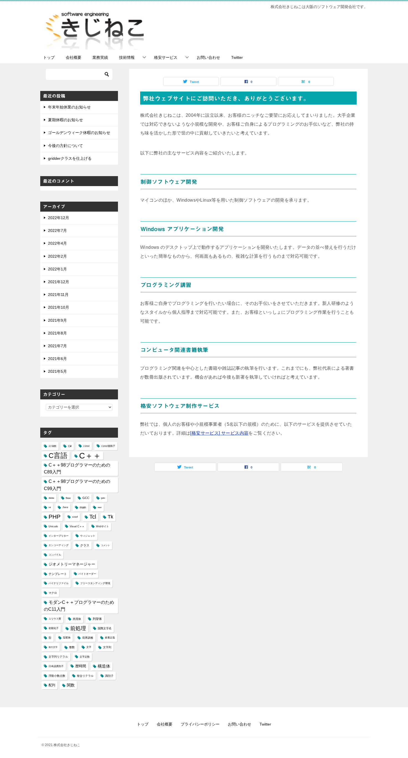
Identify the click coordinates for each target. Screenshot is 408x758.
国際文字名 (105, 628)
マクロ (53, 592)
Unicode (53, 526)
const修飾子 (108, 446)
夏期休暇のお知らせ (65, 120)
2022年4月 (57, 243)
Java (65, 507)
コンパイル (55, 554)
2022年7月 (57, 230)
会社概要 (73, 57)
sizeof (75, 517)
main (83, 507)
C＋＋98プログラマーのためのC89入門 (77, 468)
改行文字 (53, 647)
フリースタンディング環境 (95, 583)
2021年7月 (57, 346)
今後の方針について (65, 145)
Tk (110, 516)
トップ (49, 57)
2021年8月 (57, 333)
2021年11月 (58, 294)
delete (51, 498)
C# (70, 446)
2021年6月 (57, 358)
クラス (84, 545)
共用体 (77, 618)
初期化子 (54, 628)
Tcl (92, 517)
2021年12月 (58, 282)
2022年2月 (57, 256)
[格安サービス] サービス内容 (219, 433)
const (86, 446)
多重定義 (110, 637)
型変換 (66, 637)
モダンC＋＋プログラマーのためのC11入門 (79, 606)
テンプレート (58, 574)
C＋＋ (90, 456)
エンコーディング (59, 545)
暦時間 (80, 666)
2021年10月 (58, 307)
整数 (72, 647)
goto (103, 498)
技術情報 (127, 57)
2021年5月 (57, 371)
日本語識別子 (56, 666)
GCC (85, 498)
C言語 (58, 455)
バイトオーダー (87, 573)
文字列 (107, 647)
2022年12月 (58, 218)
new (100, 507)
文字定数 (85, 656)
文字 (88, 647)
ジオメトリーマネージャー (72, 564)
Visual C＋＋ (77, 526)
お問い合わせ (208, 57)
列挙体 (97, 618)
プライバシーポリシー (200, 724)
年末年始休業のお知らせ (69, 107)
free (68, 498)
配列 (52, 685)
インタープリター (59, 535)
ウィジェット (87, 535)
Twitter (237, 57)
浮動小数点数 (57, 675)
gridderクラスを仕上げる (70, 158)
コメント (105, 545)
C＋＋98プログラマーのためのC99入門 (77, 485)
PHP (55, 516)
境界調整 (87, 637)
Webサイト (102, 526)
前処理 (78, 628)
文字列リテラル (58, 656)
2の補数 (52, 446)
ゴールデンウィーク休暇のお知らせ (79, 132)
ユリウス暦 (55, 618)
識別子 (109, 675)
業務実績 (100, 57)
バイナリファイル (59, 583)
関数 (71, 685)
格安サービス (165, 57)
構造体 (104, 666)
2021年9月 (57, 320)
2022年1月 (57, 269)
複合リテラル (85, 675)
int (50, 507)
